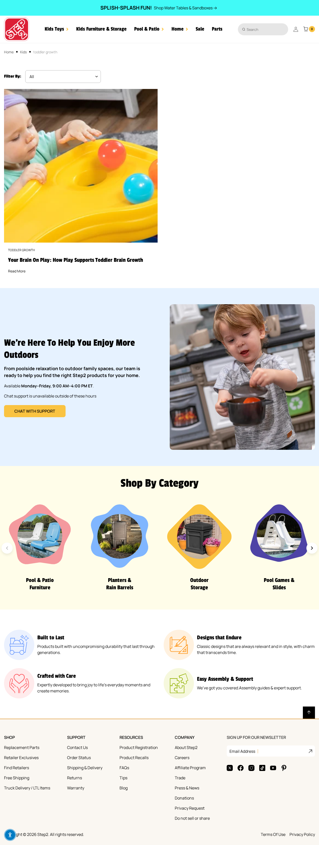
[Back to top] (309, 713)
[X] (230, 768)
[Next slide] (311, 548)
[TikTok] (262, 768)
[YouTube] (273, 768)
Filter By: (12, 76)
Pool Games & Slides (279, 584)
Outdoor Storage (199, 584)
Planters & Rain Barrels (119, 584)
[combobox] (263, 29)
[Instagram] (251, 768)
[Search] (244, 29)
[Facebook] (241, 768)
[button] (57, 29)
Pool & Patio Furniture (40, 584)
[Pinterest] (284, 768)
